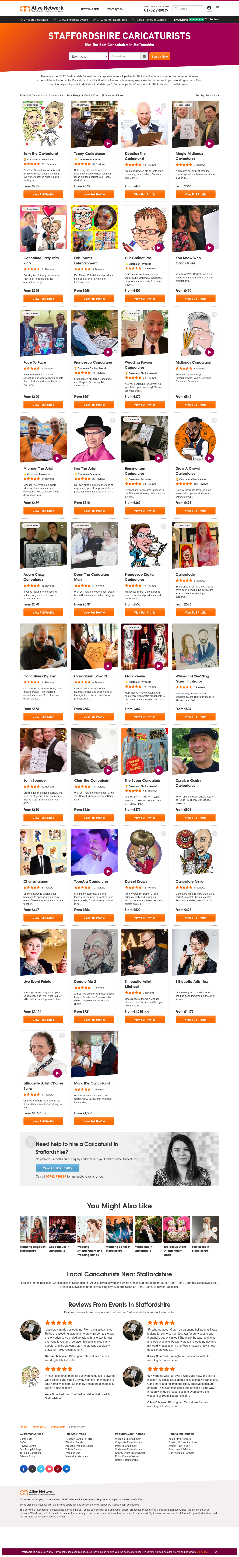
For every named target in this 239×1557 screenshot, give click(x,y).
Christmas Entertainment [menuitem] (129, 1449)
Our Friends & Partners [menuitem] (181, 1452)
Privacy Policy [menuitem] (27, 1456)
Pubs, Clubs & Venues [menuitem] (127, 1456)
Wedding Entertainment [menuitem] (128, 1438)
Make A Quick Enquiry (57, 1168)
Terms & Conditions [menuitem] (30, 1452)
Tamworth (159, 1287)
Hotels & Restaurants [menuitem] (127, 1459)
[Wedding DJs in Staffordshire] (62, 1229)
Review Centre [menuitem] (28, 1445)
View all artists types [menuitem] (76, 1456)
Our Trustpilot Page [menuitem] (30, 1449)
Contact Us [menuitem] (26, 1438)
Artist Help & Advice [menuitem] (179, 1449)
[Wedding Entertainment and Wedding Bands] (90, 1229)
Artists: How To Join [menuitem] (179, 1445)
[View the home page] (42, 8)
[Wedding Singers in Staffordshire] (33, 1229)
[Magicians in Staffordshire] (148, 1229)
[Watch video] (108, 143)
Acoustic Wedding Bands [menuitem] (79, 1445)
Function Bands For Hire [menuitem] (79, 1438)
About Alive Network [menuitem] (179, 1438)
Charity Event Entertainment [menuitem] (130, 1452)
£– (80, 95)
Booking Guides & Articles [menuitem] (182, 1442)
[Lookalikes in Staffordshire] (205, 1229)
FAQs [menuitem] (23, 1442)
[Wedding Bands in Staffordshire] (119, 1229)
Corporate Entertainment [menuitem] (129, 1442)
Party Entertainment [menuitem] (126, 1445)
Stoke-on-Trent (134, 1287)
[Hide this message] (215, 1552)
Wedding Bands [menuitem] (74, 1442)
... (35, 180)
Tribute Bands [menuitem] (73, 1449)
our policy (201, 1551)
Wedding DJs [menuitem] (72, 1452)
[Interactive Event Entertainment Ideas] (176, 1229)
